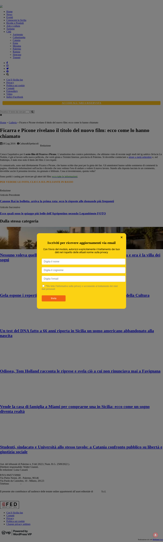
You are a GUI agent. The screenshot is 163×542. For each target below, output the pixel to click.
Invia (53, 298)
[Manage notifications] (155, 535)
